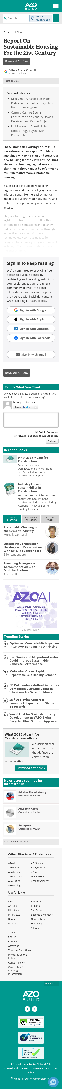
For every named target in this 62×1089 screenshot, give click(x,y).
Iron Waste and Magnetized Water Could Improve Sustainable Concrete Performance (33, 660)
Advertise (13, 945)
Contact (12, 941)
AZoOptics (14, 881)
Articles (12, 905)
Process (35, 905)
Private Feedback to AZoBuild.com (38, 435)
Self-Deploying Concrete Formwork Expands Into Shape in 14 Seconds (33, 703)
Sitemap (35, 928)
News (20, 32)
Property (36, 901)
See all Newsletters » (16, 841)
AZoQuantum (38, 867)
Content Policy (16, 962)
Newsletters (38, 919)
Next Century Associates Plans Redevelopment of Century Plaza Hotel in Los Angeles (32, 103)
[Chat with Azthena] (53, 1082)
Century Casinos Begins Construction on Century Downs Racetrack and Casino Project (32, 117)
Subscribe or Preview (29, 795)
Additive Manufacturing (32, 792)
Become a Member (42, 914)
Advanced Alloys (28, 808)
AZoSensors (37, 863)
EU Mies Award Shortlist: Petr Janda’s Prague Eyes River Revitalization (30, 130)
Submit (52, 441)
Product (12, 923)
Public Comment (49, 432)
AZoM (11, 863)
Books (11, 919)
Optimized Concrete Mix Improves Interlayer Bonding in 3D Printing (34, 645)
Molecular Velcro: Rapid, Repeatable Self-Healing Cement (32, 673)
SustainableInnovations (31, 518)
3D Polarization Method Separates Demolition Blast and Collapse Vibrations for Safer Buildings (34, 688)
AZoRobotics (15, 872)
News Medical (39, 876)
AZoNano (13, 867)
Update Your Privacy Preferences (33, 1078)
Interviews (14, 914)
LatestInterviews (12, 518)
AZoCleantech (16, 876)
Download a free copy (31, 768)
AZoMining (14, 885)
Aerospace (24, 825)
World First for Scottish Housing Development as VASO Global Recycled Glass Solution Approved (33, 717)
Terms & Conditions (19, 950)
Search (12, 937)
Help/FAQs (37, 923)
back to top (50, 983)
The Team (36, 910)
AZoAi (34, 872)
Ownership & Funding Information (15, 970)
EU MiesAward (50, 518)
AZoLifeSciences (40, 881)
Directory (13, 910)
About (11, 932)
